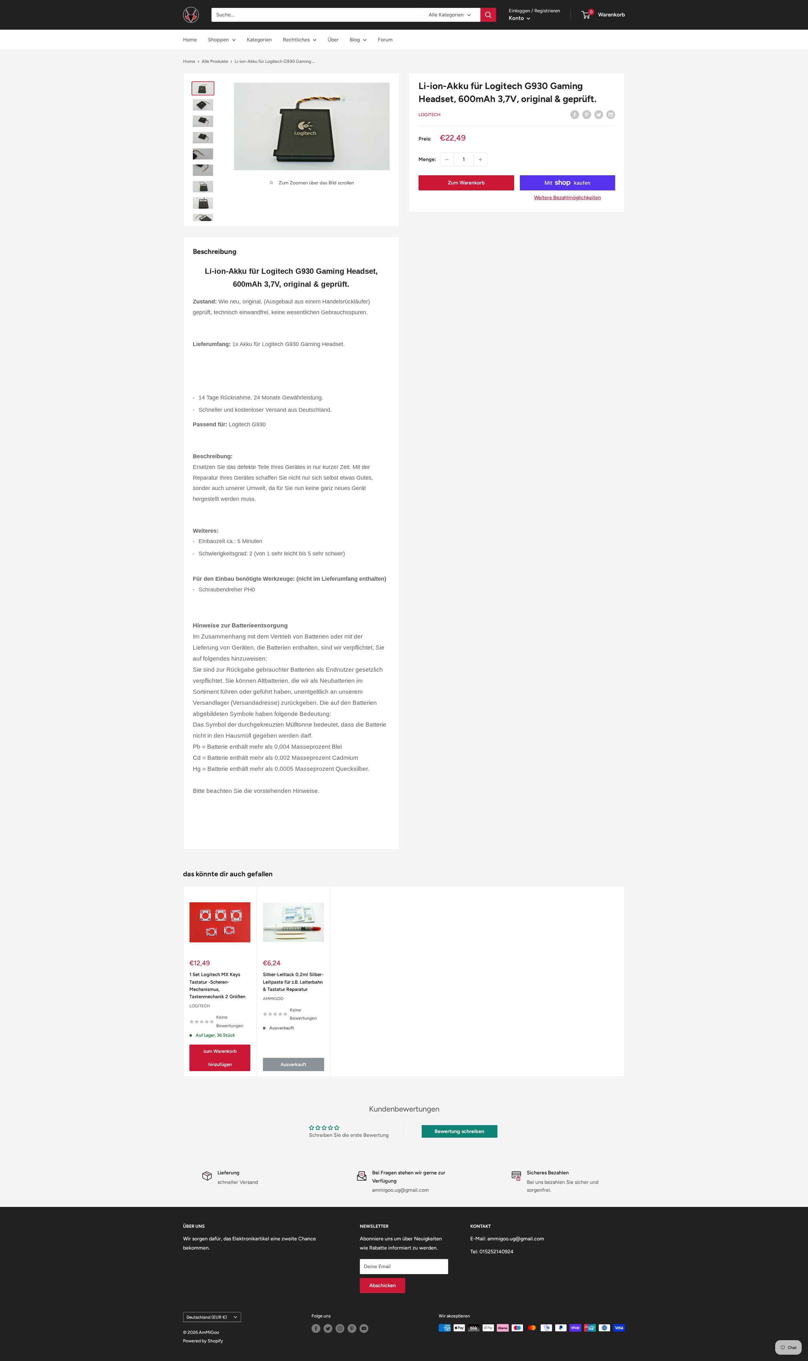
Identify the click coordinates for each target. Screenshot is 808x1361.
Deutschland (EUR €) (207, 1317)
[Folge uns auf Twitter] (328, 1328)
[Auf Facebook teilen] (574, 114)
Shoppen (218, 40)
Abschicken (382, 1285)
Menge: (427, 159)
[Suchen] (488, 15)
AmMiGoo (273, 998)
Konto (517, 18)
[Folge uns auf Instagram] (340, 1328)
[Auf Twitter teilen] (598, 114)
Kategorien (259, 40)
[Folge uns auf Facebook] (316, 1328)
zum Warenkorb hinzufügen (220, 1057)
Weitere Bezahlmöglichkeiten (567, 198)
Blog (355, 40)
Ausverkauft (293, 1064)
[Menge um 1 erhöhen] (480, 159)
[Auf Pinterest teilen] (586, 114)
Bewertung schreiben (459, 1131)
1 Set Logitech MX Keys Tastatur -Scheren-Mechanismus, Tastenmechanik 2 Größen (217, 985)
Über (333, 40)
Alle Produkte (215, 61)
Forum (385, 40)
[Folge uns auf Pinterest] (352, 1328)
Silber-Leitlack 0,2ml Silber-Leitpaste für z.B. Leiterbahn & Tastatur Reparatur (293, 982)
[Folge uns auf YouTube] (363, 1328)
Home (190, 40)
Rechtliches (296, 40)
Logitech (430, 114)
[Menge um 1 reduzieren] (447, 159)
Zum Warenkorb (466, 183)
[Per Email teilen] (610, 114)
